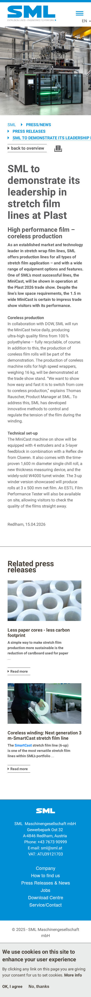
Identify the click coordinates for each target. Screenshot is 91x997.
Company (45, 868)
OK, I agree (12, 986)
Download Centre (45, 897)
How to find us (45, 875)
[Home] (31, 13)
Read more (19, 671)
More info (73, 975)
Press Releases (29, 131)
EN (84, 20)
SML (12, 124)
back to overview (27, 148)
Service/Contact (45, 905)
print (58, 148)
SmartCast (23, 745)
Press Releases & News (45, 882)
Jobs (45, 890)
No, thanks (39, 986)
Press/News (38, 124)
